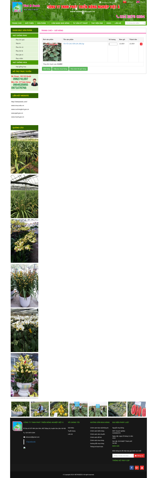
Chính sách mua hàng (97, 440)
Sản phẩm (41, 23)
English (142, 2)
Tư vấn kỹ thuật (80, 23)
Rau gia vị (19, 55)
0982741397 (20, 79)
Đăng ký (140, 456)
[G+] (137, 468)
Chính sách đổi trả (96, 437)
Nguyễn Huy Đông (118, 428)
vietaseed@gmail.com (32, 437)
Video (108, 23)
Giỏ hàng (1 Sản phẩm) (108, 2)
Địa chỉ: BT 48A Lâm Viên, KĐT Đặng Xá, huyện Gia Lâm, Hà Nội (45, 428)
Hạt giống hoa (20, 62)
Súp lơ (18, 43)
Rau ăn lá (19, 51)
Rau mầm (19, 58)
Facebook (31, 442)
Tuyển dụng (71, 431)
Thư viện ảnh (97, 23)
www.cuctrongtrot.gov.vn (20, 109)
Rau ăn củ (19, 47)
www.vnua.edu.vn (17, 105)
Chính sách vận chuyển (97, 434)
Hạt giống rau (20, 35)
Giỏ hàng (58, 30)
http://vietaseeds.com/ (19, 102)
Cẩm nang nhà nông (60, 23)
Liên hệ (118, 23)
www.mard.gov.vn (17, 117)
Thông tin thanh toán (96, 446)
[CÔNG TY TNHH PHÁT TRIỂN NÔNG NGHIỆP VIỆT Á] (26, 7)
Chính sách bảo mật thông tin (99, 428)
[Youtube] (142, 468)
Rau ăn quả (20, 40)
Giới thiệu (29, 23)
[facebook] (132, 468)
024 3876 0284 (132, 16)
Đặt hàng (46, 69)
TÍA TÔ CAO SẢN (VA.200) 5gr (73, 44)
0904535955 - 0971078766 (24, 86)
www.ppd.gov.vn (17, 113)
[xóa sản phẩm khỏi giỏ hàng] (141, 44)
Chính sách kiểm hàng (97, 431)
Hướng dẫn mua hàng (97, 443)
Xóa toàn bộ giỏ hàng (78, 69)
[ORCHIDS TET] (24, 141)
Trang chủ (16, 23)
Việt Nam (130, 2)
